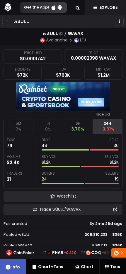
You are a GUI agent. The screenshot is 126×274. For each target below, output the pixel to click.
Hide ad (103, 114)
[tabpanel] (63, 161)
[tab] (18, 126)
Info (15, 267)
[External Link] (115, 209)
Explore (109, 7)
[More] (119, 21)
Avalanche (57, 40)
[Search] (78, 7)
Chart (87, 267)
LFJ (83, 40)
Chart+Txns (50, 267)
